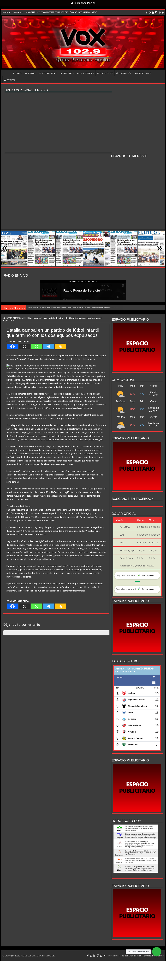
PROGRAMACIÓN (125, 73)
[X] (24, 346)
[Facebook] (147, 12)
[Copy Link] (60, 346)
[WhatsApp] (159, 12)
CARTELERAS (67, 73)
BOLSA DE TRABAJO (86, 73)
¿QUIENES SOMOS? (144, 73)
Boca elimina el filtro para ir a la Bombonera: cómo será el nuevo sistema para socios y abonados (70, 307)
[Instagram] (149, 12)
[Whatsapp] (36, 346)
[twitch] (156, 12)
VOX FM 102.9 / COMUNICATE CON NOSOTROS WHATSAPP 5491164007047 (62, 12)
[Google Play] (163, 12)
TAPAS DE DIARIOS (106, 73)
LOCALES (18, 73)
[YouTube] (153, 12)
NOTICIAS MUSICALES (49, 73)
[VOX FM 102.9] (83, 42)
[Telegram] (48, 346)
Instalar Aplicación (84, 3)
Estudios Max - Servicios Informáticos (146, 956)
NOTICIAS (31, 73)
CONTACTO (11, 80)
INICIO (6, 73)
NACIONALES (20, 318)
